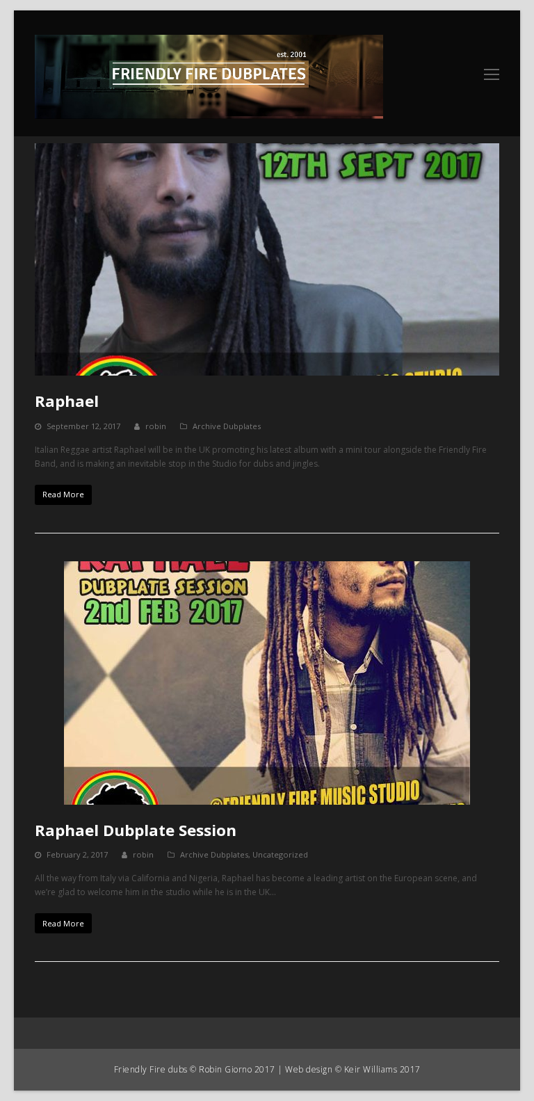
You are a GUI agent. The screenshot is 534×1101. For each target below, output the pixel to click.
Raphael (67, 400)
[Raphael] (267, 259)
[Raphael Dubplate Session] (267, 683)
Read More (63, 494)
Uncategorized (280, 854)
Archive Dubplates (227, 426)
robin (155, 426)
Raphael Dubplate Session (135, 829)
